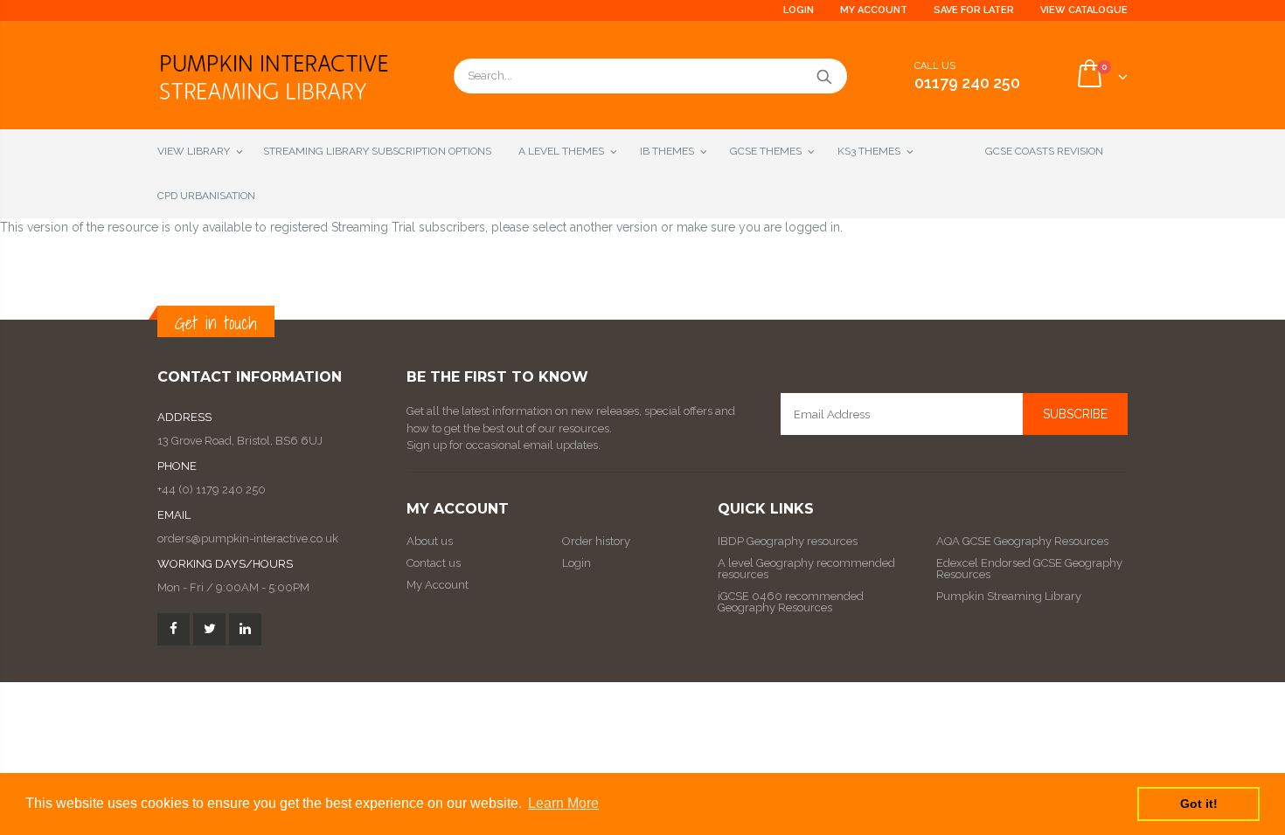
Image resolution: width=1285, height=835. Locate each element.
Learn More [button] (563, 803)
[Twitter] (209, 629)
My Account (873, 10)
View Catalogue (1084, 10)
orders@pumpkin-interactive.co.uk (247, 538)
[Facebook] (173, 629)
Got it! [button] (1199, 804)
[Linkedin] (245, 629)
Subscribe (1075, 414)
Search (824, 76)
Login (798, 10)
